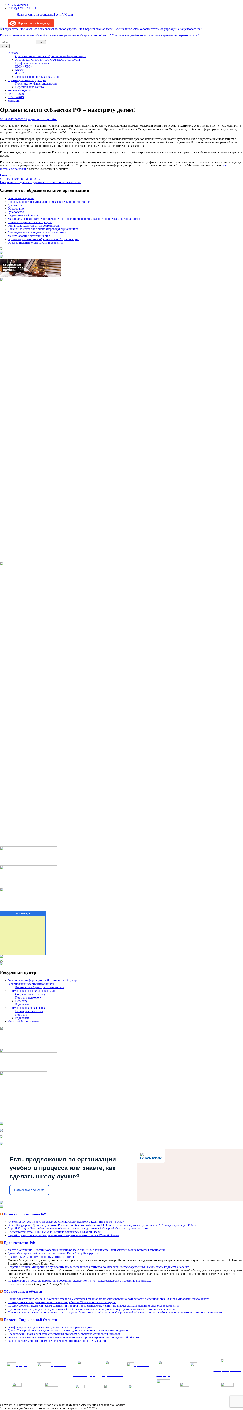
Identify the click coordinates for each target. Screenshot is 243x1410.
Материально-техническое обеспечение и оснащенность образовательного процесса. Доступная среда (74, 218)
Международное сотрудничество (29, 235)
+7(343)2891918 (18, 4)
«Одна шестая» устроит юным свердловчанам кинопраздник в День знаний (57, 1340)
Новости (5, 175)
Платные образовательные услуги (30, 222)
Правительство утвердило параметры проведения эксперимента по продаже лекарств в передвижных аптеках (79, 1280)
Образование (16, 208)
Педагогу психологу (28, 997)
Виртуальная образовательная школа (31, 990)
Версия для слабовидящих (34, 23)
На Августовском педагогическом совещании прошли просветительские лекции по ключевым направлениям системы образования (93, 1305)
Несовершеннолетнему (30, 1011)
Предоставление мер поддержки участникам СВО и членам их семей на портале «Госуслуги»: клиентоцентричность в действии (91, 1309)
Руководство (16, 212)
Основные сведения (21, 198)
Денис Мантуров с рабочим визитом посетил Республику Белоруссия (53, 1253)
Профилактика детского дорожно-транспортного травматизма (40, 182)
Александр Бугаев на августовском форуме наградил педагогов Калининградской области (66, 1221)
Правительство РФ (19, 1243)
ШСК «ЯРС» (23, 66)
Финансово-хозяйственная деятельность (34, 225)
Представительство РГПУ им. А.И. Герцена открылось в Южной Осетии (55, 1231)
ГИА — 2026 (16, 93)
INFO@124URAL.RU (22, 8)
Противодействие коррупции (27, 80)
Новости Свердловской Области (30, 1320)
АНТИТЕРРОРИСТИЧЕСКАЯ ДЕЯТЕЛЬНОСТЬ (48, 59)
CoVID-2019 (16, 97)
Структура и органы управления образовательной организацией (49, 201)
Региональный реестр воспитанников (39, 987)
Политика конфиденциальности (36, 83)
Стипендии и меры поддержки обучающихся (37, 232)
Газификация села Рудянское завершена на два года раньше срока (50, 1327)
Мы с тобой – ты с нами (23, 1021)
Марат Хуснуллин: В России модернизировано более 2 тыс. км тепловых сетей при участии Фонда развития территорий (86, 1249)
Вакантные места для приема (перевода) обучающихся (43, 229)
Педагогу (21, 1001)
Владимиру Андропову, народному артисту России (41, 1256)
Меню (5, 46)
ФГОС (19, 73)
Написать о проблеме (29, 1190)
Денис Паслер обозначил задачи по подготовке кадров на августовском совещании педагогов (68, 1330)
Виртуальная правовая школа (27, 1007)
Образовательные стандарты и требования (35, 242)
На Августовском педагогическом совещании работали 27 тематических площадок (62, 1302)
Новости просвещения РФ (25, 1214)
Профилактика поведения (32, 63)
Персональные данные (30, 87)
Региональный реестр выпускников (31, 983)
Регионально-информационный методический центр (42, 980)
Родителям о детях (20, 90)
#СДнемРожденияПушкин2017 (20, 178)
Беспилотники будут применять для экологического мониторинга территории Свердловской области (73, 1337)
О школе (13, 52)
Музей (19, 69)
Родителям (22, 1004)
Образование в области (23, 1291)
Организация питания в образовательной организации (50, 56)
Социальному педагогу (30, 994)
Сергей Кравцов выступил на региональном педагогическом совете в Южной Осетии (63, 1235)
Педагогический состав (23, 215)
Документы (15, 205)
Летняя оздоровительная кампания (37, 76)
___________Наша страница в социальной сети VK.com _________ (43, 14)
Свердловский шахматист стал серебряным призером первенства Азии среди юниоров (64, 1333)
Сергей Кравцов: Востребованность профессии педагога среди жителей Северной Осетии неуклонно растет (78, 1228)
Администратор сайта (42, 119)
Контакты (14, 100)
